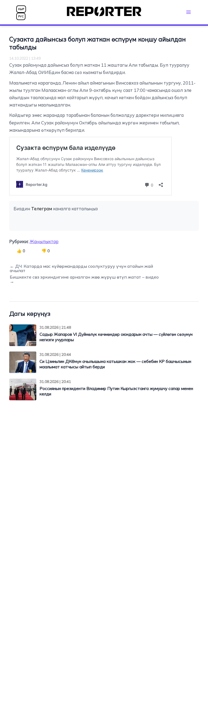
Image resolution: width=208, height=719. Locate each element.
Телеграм (41, 208)
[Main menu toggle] (188, 12)
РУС (21, 16)
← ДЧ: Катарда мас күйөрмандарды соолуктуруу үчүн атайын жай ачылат (81, 268)
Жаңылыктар (44, 241)
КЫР (21, 9)
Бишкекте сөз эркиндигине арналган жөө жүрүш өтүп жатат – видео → (84, 279)
